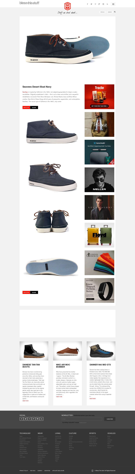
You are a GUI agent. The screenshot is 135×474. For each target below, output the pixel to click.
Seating (57, 455)
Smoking (71, 447)
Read (70, 445)
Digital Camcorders (25, 442)
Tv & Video (22, 457)
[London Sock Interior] (99, 262)
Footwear (40, 447)
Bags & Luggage (42, 438)
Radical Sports (93, 443)
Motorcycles (110, 445)
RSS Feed (32, 470)
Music (70, 443)
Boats (108, 436)
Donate (71, 436)
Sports (92, 433)
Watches (40, 462)
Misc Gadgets (23, 451)
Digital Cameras (24, 443)
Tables (57, 459)
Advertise (47, 470)
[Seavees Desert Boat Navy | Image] (67, 48)
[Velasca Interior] (99, 124)
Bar (56, 440)
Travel (70, 449)
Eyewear (40, 445)
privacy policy (82, 422)
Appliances (58, 436)
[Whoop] (99, 290)
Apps (21, 436)
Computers (22, 440)
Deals (39, 442)
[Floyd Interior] (99, 235)
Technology (25, 433)
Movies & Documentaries (75, 442)
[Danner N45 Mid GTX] (101, 351)
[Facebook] (87, 4)
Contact (40, 470)
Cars (108, 438)
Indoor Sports (92, 440)
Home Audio (23, 449)
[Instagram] (103, 4)
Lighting (57, 449)
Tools (21, 455)
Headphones (23, 447)
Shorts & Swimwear (43, 453)
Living (57, 433)
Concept (109, 440)
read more (25, 401)
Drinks (70, 438)
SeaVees (25, 92)
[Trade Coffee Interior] (99, 96)
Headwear (40, 449)
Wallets (40, 461)
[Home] (67, 6)
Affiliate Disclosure (58, 470)
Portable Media (24, 453)
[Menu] (113, 4)
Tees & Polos (41, 457)
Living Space (58, 451)
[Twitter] (91, 4)
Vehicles (111, 433)
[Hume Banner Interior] (99, 152)
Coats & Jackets (42, 440)
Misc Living (58, 453)
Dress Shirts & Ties (43, 443)
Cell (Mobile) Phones (25, 438)
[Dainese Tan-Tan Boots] (34, 351)
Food (70, 440)
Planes (109, 447)
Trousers (40, 459)
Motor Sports (92, 442)
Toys (56, 461)
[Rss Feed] (107, 4)
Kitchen (57, 447)
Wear (40, 433)
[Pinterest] (95, 4)
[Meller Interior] (99, 179)
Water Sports (92, 445)
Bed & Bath (58, 442)
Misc (108, 443)
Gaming (22, 445)
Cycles (109, 442)
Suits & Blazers (42, 455)
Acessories (41, 436)
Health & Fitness (93, 438)
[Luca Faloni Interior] (99, 207)
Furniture (57, 443)
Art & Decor (58, 438)
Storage (57, 457)
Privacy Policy (24, 470)
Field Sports (92, 436)
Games (57, 445)
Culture (72, 433)
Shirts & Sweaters (42, 451)
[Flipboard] (99, 4)
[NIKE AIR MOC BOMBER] (67, 351)
